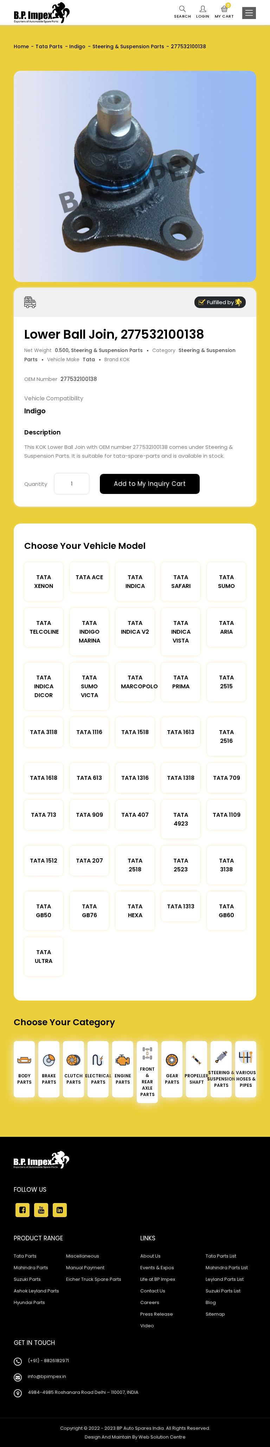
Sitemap (215, 1314)
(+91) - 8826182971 (48, 1360)
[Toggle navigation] (249, 13)
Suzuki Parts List (223, 1291)
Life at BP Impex (157, 1279)
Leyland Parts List (225, 1279)
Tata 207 (89, 861)
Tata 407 (135, 815)
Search (182, 16)
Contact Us (152, 1291)
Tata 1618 (43, 778)
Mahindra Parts (31, 1267)
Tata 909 (89, 815)
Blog (211, 1302)
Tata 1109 (226, 815)
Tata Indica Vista (181, 632)
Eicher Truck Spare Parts (93, 1279)
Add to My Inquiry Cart (150, 484)
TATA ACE (89, 577)
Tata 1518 (135, 732)
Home (21, 46)
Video (147, 1325)
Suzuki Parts (27, 1279)
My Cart (224, 12)
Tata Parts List (221, 1256)
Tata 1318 (180, 778)
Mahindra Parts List (227, 1267)
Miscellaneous (82, 1256)
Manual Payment (85, 1267)
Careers (149, 1302)
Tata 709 (226, 778)
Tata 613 (89, 778)
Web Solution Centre (162, 1437)
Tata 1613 (180, 732)
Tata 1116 (89, 732)
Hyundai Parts (29, 1302)
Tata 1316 (135, 778)
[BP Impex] (42, 12)
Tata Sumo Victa (89, 686)
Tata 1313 (180, 906)
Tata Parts (49, 46)
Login (203, 16)
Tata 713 (43, 815)
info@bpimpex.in (47, 1376)
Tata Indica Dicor (43, 686)
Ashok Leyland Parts (36, 1291)
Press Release (156, 1314)
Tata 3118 (43, 732)
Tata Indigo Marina (89, 632)
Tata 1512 (43, 861)
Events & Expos (157, 1267)
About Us (150, 1256)
